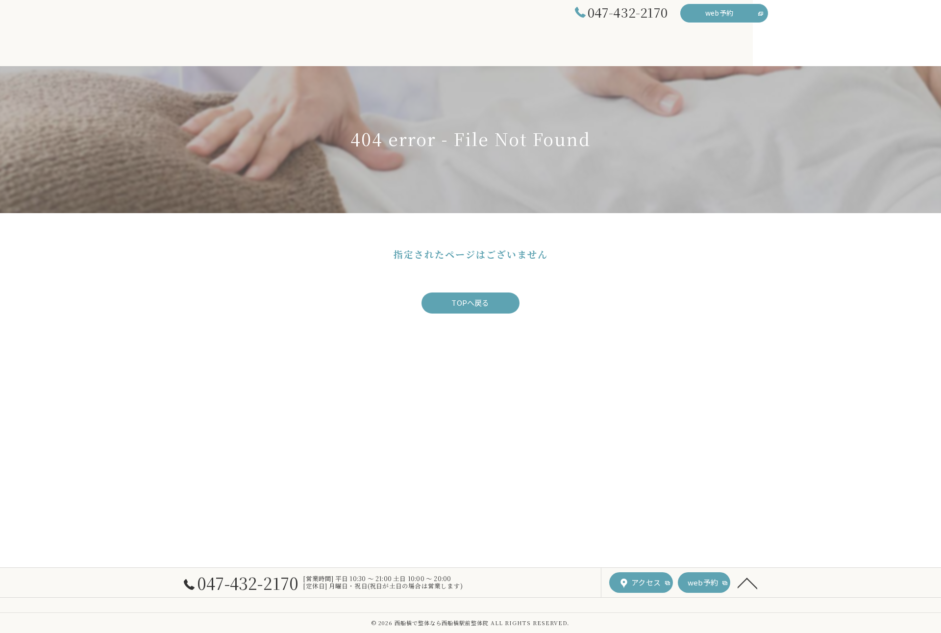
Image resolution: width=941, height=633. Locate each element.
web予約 (719, 13)
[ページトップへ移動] (747, 582)
